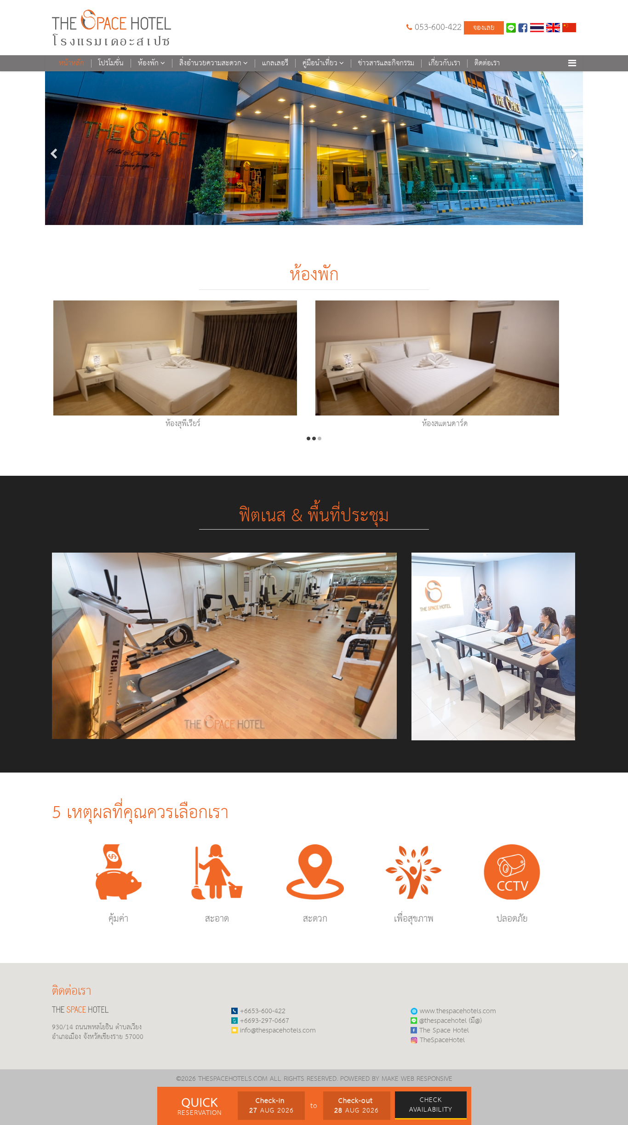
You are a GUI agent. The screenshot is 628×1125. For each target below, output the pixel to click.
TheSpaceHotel (442, 1040)
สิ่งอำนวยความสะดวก (210, 63)
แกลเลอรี (275, 63)
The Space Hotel (444, 1030)
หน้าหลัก (71, 63)
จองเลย (484, 28)
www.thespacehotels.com (458, 1011)
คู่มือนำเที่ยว (320, 63)
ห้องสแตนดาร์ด (445, 424)
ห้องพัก (148, 63)
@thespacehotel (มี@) (450, 1021)
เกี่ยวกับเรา (444, 63)
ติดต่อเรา (487, 63)
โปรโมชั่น (111, 63)
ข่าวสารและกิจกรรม (386, 63)
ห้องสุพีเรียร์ (183, 424)
